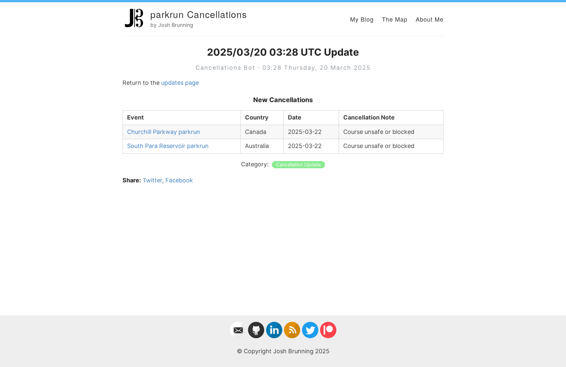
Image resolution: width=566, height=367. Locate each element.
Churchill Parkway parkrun (163, 131)
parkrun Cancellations (198, 14)
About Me (429, 19)
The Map (394, 19)
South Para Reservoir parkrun (168, 145)
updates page (180, 82)
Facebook (179, 180)
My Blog (362, 19)
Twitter (152, 180)
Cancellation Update (298, 165)
